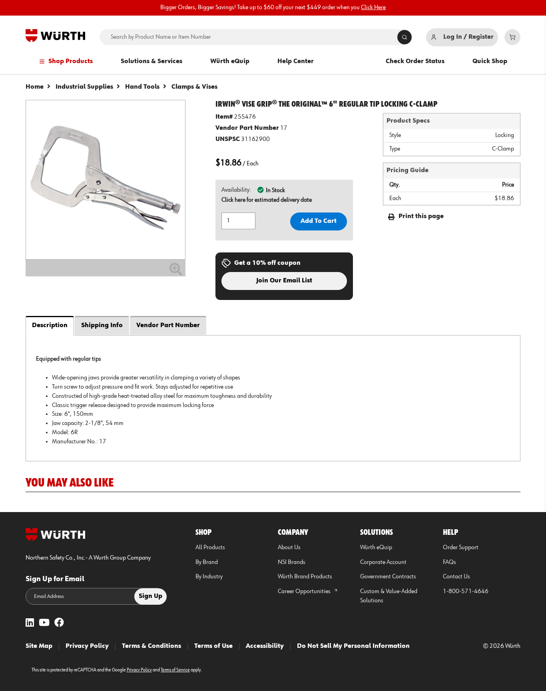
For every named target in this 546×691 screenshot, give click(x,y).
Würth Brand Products (305, 577)
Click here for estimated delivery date (266, 200)
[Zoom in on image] (105, 180)
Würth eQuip (229, 61)
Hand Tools (142, 87)
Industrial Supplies (84, 87)
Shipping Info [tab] (102, 325)
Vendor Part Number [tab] (168, 325)
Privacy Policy (87, 646)
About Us (289, 547)
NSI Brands (291, 562)
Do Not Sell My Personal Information (353, 646)
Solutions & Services (151, 61)
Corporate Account (383, 562)
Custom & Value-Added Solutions (388, 596)
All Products (210, 547)
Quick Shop (489, 61)
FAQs (449, 562)
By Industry (209, 577)
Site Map (39, 646)
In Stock (275, 190)
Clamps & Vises (194, 87)
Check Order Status (415, 61)
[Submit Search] (404, 37)
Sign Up (150, 596)
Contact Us (456, 577)
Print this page (421, 216)
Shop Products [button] (70, 61)
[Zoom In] (175, 272)
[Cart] (512, 37)
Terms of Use (213, 646)
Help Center (295, 61)
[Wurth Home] (55, 35)
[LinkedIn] (30, 623)
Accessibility (265, 646)
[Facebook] (59, 623)
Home (35, 87)
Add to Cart (319, 221)
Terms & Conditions (151, 646)
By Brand (206, 562)
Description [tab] (50, 325)
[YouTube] (44, 623)
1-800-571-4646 (465, 591)
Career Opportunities (305, 591)
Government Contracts (388, 577)
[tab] (273, 398)
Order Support (460, 547)
